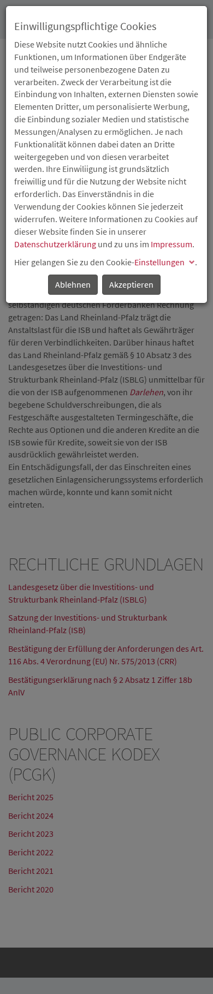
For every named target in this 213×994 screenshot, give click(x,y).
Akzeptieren (131, 284)
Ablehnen (73, 284)
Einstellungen (159, 262)
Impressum (171, 244)
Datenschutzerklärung (55, 244)
